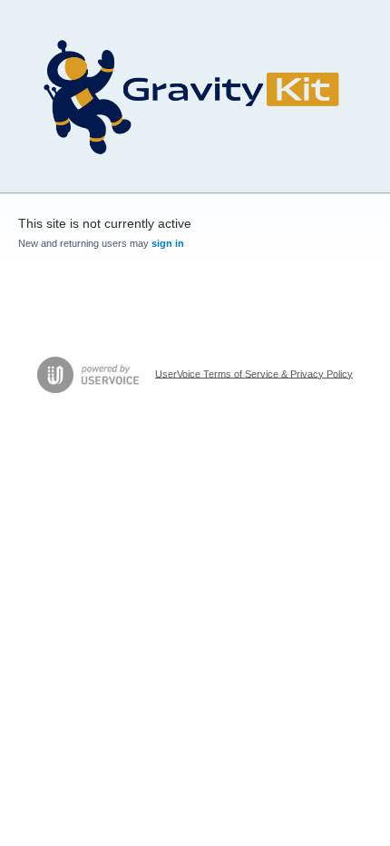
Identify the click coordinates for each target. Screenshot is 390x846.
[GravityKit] (195, 97)
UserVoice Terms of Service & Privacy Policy (254, 373)
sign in (167, 243)
